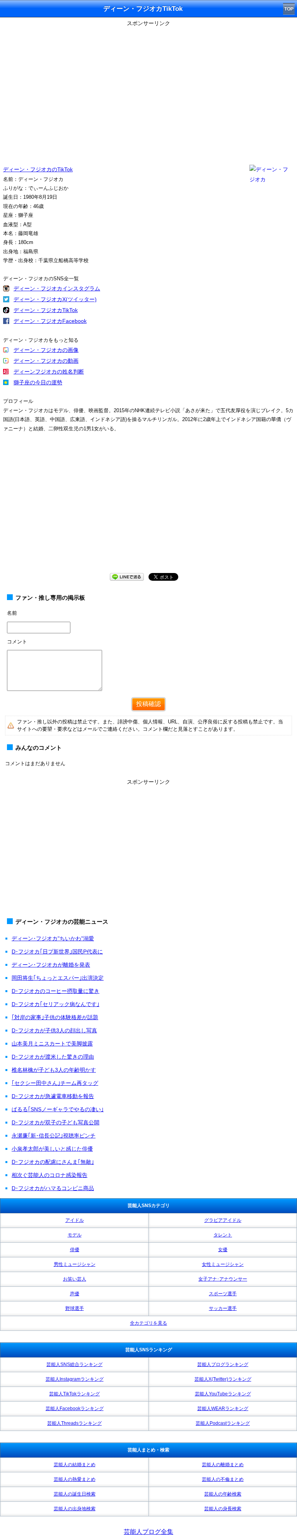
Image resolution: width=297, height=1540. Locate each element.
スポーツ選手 (223, 1293)
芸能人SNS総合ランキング (74, 1364)
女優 (222, 1249)
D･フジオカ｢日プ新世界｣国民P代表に (57, 951)
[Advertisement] (148, 510)
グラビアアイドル (222, 1220)
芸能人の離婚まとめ (223, 1464)
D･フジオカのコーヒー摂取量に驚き (55, 991)
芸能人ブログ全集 (148, 1531)
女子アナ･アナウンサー (222, 1279)
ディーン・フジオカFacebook (50, 321)
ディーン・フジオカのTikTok (38, 169)
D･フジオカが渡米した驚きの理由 (53, 1057)
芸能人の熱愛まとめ (75, 1479)
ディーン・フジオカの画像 (46, 350)
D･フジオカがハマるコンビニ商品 (53, 1188)
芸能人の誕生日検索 (75, 1494)
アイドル (74, 1220)
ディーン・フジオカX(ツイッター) (55, 299)
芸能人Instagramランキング (75, 1379)
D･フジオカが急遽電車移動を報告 (53, 1096)
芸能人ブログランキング (222, 1364)
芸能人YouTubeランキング (223, 1394)
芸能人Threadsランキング (74, 1423)
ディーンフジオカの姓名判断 (49, 371)
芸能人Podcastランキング (223, 1423)
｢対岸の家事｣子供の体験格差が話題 (55, 1017)
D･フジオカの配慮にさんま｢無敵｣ (53, 1162)
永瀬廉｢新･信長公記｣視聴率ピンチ (54, 1135)
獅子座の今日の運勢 (38, 382)
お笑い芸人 (74, 1279)
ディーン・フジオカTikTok (46, 310)
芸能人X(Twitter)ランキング (223, 1379)
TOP (289, 9)
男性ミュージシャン (75, 1264)
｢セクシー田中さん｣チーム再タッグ (55, 1083)
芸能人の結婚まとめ (75, 1464)
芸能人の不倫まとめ (223, 1479)
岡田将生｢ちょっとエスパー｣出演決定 (58, 978)
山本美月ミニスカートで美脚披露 (52, 1043)
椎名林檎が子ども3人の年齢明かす (54, 1070)
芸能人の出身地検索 (75, 1508)
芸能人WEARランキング (222, 1408)
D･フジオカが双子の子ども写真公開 (55, 1122)
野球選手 (74, 1308)
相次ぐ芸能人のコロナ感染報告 (49, 1175)
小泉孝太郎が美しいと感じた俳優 (52, 1149)
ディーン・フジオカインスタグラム (57, 288)
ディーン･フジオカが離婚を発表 (51, 965)
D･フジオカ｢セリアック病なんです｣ (55, 1004)
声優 (74, 1293)
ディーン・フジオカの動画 (46, 361)
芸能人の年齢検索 (222, 1494)
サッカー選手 (223, 1308)
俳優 (74, 1249)
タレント (222, 1235)
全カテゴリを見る (148, 1323)
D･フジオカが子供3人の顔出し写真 (54, 1030)
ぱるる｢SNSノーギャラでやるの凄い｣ (58, 1109)
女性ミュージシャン (223, 1264)
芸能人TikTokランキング (74, 1394)
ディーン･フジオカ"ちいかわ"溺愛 (53, 938)
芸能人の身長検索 (222, 1508)
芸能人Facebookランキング (75, 1408)
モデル (75, 1235)
